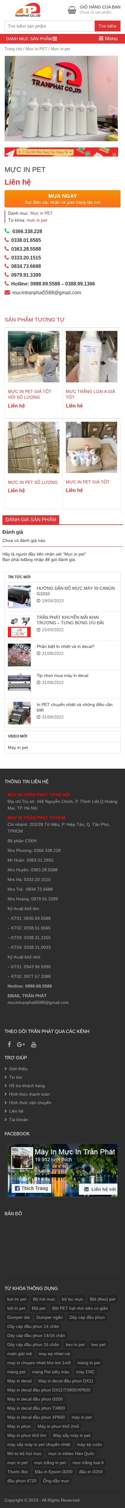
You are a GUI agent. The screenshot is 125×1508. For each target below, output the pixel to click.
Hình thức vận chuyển (30, 1102)
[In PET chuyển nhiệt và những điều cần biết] (19, 713)
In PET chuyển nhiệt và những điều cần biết (75, 707)
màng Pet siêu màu (50, 1371)
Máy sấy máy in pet (71, 1435)
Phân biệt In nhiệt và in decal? (66, 646)
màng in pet (88, 1362)
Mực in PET (36, 49)
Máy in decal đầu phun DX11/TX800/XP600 (48, 1390)
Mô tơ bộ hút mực (24, 1453)
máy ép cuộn (89, 1444)
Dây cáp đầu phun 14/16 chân (36, 1335)
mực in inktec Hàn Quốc (71, 1453)
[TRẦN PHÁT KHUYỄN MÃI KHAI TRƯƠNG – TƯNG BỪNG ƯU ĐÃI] (19, 626)
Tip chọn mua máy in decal (62, 675)
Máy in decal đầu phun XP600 (36, 1417)
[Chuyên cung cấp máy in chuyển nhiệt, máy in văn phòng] (29, 9)
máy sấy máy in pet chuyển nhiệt (38, 1444)
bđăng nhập (32, 559)
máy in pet (82, 1417)
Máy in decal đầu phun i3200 (35, 1399)
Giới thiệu (18, 1068)
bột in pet (16, 1308)
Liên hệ (16, 1111)
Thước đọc (17, 1471)
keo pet (98, 1344)
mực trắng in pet (50, 1462)
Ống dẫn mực (56, 1480)
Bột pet (39, 1308)
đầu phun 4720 (21, 1480)
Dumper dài (18, 1317)
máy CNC (85, 1371)
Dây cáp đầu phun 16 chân (33, 1344)
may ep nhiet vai (54, 1353)
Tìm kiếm (108, 26)
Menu (110, 38)
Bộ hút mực (44, 1299)
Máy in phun (19, 1426)
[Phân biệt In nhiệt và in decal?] (19, 655)
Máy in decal (19, 1380)
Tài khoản (18, 1119)
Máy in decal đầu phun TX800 (36, 1408)
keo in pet (75, 1344)
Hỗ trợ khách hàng (27, 1085)
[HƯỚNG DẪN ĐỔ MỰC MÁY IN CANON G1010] (19, 597)
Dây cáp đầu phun (87, 1317)
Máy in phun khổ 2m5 (58, 1426)
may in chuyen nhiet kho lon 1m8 (39, 1362)
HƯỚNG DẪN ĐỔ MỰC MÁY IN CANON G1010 (76, 591)
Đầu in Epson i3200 (54, 1471)
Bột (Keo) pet (102, 1299)
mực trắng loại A (88, 1462)
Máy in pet (18, 747)
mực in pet (37, 220)
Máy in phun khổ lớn (26, 1435)
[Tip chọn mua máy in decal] (19, 684)
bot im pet (16, 1299)
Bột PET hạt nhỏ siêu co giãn (80, 1308)
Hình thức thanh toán (29, 1094)
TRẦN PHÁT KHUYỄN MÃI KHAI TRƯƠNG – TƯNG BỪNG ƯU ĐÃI (70, 620)
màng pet (16, 1371)
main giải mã (19, 1353)
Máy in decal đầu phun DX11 (65, 1380)
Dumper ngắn (49, 1317)
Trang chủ (13, 49)
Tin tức (15, 1077)
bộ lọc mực (72, 1299)
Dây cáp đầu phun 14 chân (33, 1326)
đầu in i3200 (91, 1471)
